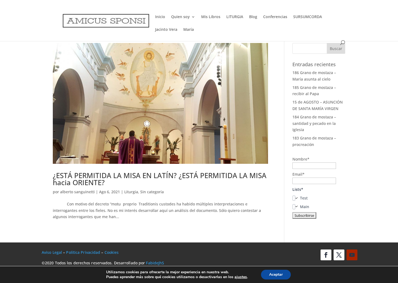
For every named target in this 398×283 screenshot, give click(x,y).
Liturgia (131, 191)
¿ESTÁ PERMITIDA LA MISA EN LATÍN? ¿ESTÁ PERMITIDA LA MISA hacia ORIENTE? (159, 179)
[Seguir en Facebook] (326, 254)
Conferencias (275, 17)
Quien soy (180, 17)
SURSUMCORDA (307, 17)
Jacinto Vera (166, 30)
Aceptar (276, 274)
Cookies (112, 252)
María (188, 30)
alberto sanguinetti (77, 191)
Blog (253, 17)
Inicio (160, 17)
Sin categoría (152, 191)
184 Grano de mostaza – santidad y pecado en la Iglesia (314, 123)
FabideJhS (155, 262)
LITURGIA (234, 17)
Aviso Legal (52, 252)
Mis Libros (210, 17)
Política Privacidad (83, 252)
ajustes (240, 277)
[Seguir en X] (339, 254)
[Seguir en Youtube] (352, 254)
